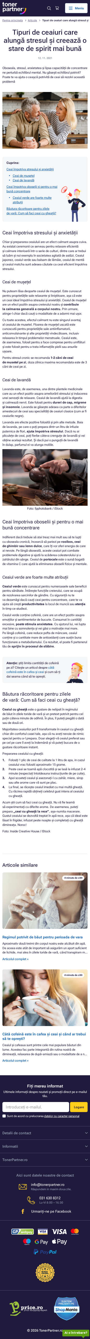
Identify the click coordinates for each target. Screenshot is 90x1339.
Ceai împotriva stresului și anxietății (30, 169)
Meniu (79, 8)
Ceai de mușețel (24, 175)
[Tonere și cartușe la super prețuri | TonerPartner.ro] (14, 8)
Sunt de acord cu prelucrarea (43, 1116)
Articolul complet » (15, 959)
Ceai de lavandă (23, 180)
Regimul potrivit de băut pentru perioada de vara (42, 937)
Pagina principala (12, 20)
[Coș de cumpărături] (57, 8)
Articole (32, 20)
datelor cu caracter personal (61, 1116)
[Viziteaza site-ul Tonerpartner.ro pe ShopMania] (66, 1309)
